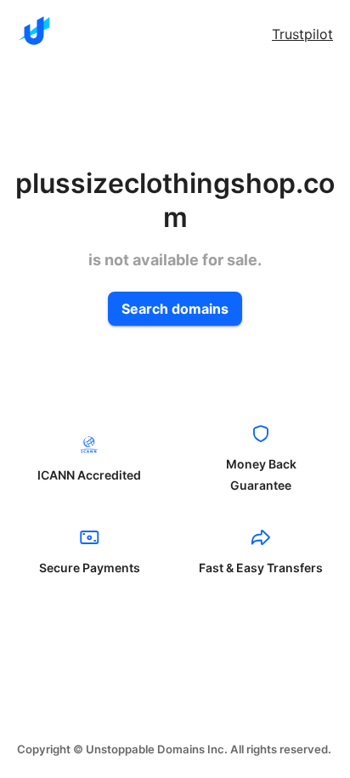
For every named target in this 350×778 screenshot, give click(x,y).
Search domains (175, 308)
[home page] (34, 31)
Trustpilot (302, 34)
